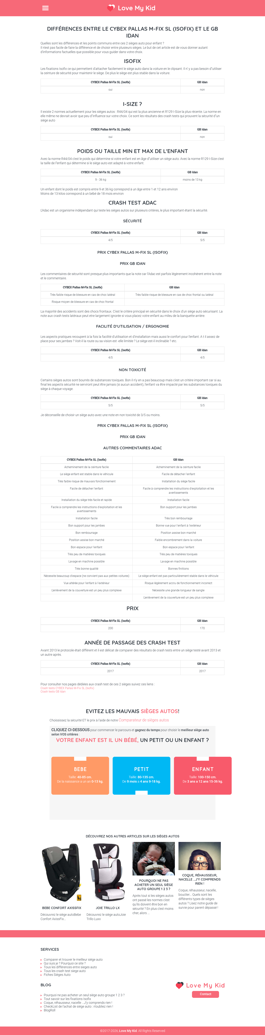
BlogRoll (49, 1010)
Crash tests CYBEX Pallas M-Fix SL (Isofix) (67, 688)
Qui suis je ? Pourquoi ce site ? (65, 963)
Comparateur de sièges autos (144, 720)
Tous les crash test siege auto (65, 971)
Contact (205, 994)
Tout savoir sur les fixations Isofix (67, 999)
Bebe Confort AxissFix (61, 908)
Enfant (203, 776)
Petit (141, 776)
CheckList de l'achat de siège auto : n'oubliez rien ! (78, 1006)
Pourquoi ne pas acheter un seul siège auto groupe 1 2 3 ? (153, 885)
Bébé (80, 776)
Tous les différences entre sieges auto (70, 967)
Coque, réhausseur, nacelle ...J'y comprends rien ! (200, 879)
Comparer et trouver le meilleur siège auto (73, 959)
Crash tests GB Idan (53, 691)
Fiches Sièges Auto (57, 975)
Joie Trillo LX (108, 908)
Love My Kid (136, 8)
